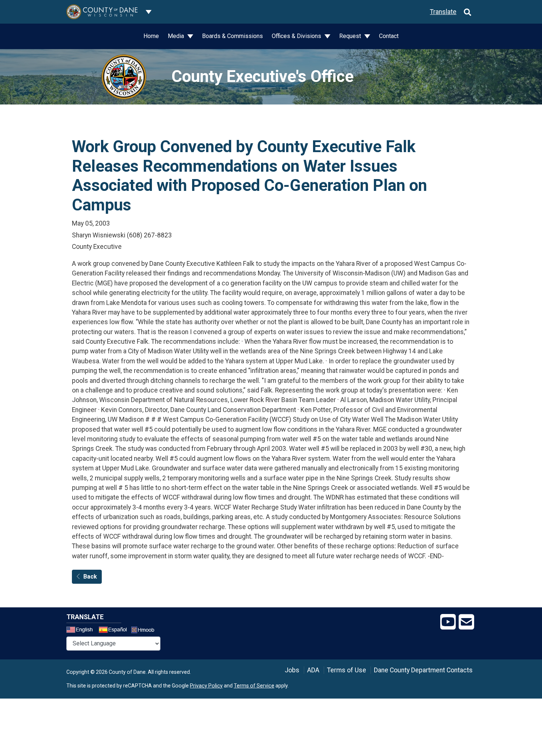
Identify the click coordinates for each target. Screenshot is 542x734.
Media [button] (176, 36)
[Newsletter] (466, 622)
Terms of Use (346, 670)
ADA (313, 670)
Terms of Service (254, 686)
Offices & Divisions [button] (297, 36)
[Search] (467, 11)
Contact (389, 36)
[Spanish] (114, 631)
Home (151, 36)
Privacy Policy (206, 686)
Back (90, 576)
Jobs (292, 670)
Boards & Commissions (232, 36)
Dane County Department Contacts (423, 670)
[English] (81, 631)
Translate (443, 12)
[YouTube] (448, 622)
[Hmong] (145, 631)
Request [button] (350, 36)
